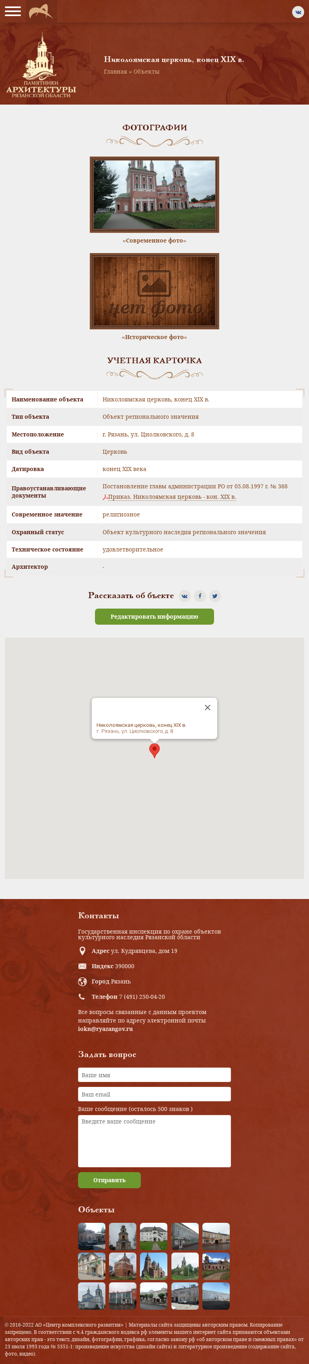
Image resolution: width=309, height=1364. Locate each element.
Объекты (147, 71)
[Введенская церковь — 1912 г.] (153, 1266)
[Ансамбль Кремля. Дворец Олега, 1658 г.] (216, 1296)
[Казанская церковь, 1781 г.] (216, 1266)
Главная (115, 71)
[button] (154, 750)
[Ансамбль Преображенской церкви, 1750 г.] (91, 1296)
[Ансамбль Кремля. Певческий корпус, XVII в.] (153, 1236)
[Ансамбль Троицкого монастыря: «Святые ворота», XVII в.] (122, 1266)
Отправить (109, 1180)
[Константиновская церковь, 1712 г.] (185, 1266)
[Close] (207, 707)
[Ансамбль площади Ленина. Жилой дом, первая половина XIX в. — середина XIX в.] (216, 1236)
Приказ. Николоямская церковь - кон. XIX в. (172, 496)
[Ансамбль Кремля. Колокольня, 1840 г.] (122, 1236)
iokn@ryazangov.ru (105, 1029)
